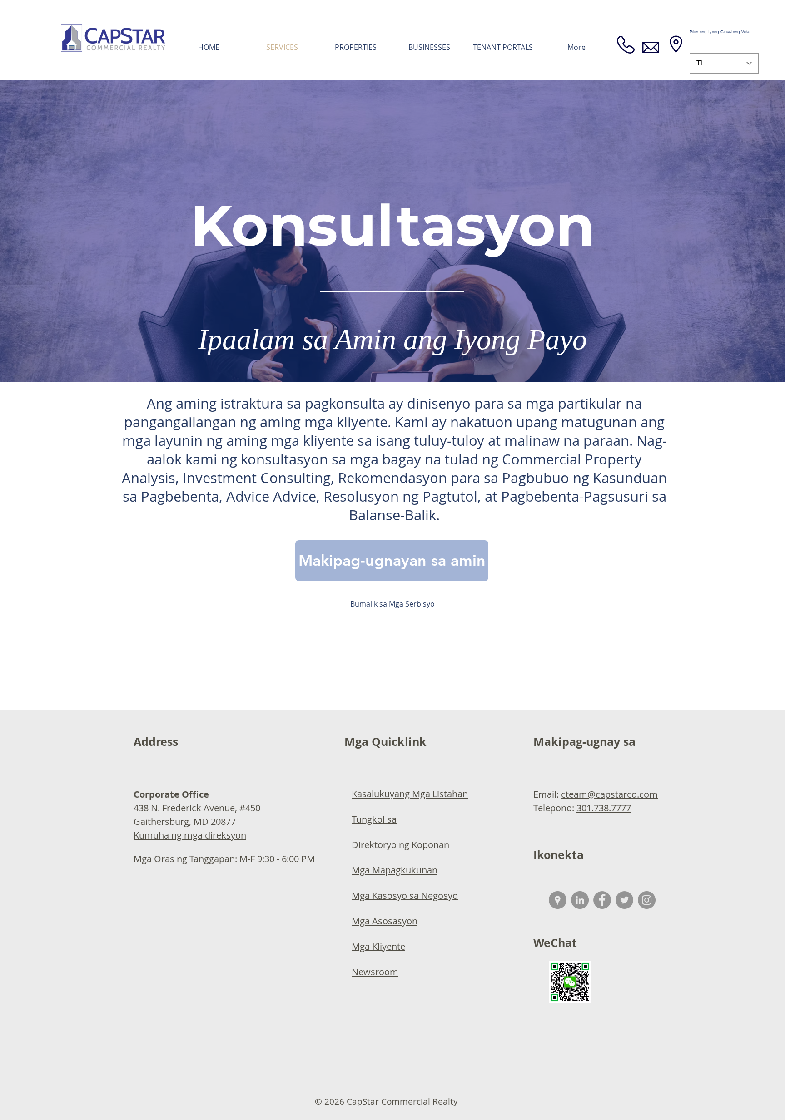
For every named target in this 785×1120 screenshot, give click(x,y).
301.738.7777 (603, 808)
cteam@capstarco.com (609, 794)
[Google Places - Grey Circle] (557, 900)
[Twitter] (624, 900)
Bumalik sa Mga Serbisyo (392, 604)
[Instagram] (647, 900)
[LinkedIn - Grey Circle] (580, 900)
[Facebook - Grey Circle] (602, 900)
